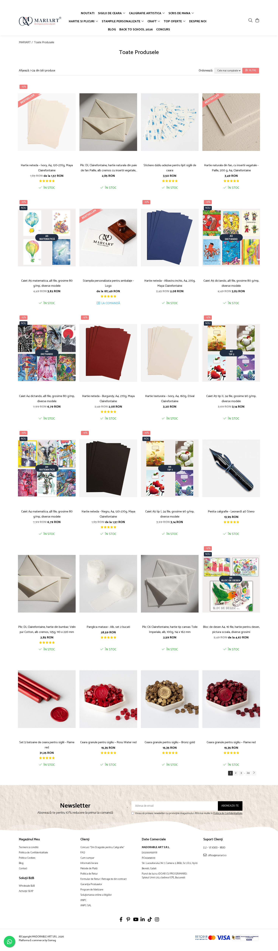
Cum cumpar (87, 858)
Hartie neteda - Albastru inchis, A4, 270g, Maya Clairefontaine (169, 283)
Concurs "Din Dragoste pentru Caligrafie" (102, 847)
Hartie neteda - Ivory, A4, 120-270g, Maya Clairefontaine (47, 168)
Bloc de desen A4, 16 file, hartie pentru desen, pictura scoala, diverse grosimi (231, 629)
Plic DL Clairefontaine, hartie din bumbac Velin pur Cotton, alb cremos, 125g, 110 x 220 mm (47, 629)
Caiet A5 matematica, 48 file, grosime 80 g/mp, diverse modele (47, 283)
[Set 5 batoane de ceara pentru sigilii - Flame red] (47, 699)
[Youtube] (135, 920)
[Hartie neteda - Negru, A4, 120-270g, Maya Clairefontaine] (108, 468)
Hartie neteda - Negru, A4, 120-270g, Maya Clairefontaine (108, 514)
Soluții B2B (26, 878)
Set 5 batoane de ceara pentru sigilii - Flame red (46, 745)
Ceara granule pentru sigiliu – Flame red (231, 742)
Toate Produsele (44, 42)
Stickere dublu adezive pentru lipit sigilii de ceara (170, 168)
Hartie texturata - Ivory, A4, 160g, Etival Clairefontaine (169, 399)
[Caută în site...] (250, 20)
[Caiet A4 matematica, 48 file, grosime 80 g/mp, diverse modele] (47, 468)
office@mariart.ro (216, 855)
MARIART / (26, 42)
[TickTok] (150, 920)
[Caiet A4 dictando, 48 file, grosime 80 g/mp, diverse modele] (47, 353)
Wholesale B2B (27, 886)
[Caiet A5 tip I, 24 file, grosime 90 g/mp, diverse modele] (170, 468)
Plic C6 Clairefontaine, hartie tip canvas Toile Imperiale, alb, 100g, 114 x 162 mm (169, 629)
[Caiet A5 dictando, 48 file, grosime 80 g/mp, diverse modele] (231, 237)
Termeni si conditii (28, 847)
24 (248, 773)
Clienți (84, 839)
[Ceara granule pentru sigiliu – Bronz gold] (170, 699)
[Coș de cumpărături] (257, 20)
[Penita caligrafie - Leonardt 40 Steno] (231, 468)
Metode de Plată (88, 869)
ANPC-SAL (85, 906)
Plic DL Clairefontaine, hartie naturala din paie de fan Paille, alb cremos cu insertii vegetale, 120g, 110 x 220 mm (108, 168)
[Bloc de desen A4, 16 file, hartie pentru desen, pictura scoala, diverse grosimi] (231, 584)
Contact (23, 869)
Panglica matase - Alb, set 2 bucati (108, 627)
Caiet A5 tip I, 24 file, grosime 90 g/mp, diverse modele (169, 514)
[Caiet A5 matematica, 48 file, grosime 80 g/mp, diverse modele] (47, 237)
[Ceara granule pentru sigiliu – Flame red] (231, 699)
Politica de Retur (89, 874)
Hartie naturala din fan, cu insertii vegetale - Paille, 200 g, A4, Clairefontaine (231, 168)
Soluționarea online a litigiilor (96, 895)
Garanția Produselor (91, 884)
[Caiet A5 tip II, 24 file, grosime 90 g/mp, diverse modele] (231, 353)
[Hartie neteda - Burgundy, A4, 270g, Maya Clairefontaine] (108, 353)
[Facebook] (121, 920)
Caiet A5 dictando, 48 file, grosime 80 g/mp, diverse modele (231, 283)
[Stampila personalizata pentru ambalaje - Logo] (108, 237)
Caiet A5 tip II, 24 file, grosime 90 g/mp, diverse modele (231, 399)
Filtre (252, 70)
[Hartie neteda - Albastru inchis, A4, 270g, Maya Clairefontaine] (170, 237)
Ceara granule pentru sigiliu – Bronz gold (170, 742)
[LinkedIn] (142, 920)
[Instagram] (157, 920)
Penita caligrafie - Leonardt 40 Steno (231, 511)
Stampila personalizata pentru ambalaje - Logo (108, 283)
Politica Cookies (27, 858)
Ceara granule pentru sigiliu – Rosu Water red (108, 742)
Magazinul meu (29, 839)
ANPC (83, 900)
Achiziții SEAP (26, 891)
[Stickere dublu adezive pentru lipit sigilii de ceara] (170, 122)
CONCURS (163, 29)
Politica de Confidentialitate (227, 813)
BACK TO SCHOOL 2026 (136, 29)
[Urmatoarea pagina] (253, 773)
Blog (21, 863)
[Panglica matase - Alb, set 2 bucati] (108, 584)
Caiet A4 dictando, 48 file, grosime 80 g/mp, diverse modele (47, 399)
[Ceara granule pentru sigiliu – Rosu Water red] (108, 699)
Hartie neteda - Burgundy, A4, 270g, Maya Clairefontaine (108, 399)
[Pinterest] (128, 920)
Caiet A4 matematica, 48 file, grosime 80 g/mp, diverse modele (47, 514)
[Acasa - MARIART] (40, 21)
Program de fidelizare (91, 890)
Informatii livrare (89, 863)
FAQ (82, 853)
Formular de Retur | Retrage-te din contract (103, 879)
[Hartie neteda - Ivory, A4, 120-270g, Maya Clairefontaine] (47, 122)
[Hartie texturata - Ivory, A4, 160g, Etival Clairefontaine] (170, 353)
